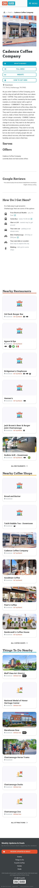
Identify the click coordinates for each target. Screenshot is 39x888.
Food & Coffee (19, 863)
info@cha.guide (19, 878)
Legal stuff (15, 886)
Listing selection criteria (26, 886)
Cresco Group (25, 875)
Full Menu (20, 69)
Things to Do (19, 860)
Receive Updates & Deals (20, 851)
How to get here (20, 80)
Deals (19, 869)
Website (20, 75)
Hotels (19, 866)
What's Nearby (20, 63)
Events (19, 857)
